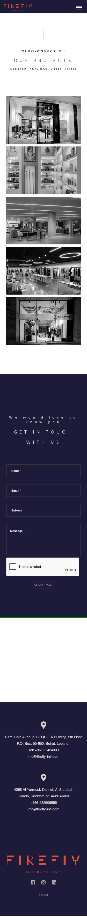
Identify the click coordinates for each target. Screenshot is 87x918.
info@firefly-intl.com (43, 756)
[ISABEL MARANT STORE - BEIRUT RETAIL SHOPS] (43, 321)
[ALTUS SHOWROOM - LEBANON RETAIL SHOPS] (43, 220)
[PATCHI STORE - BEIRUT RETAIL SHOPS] (43, 120)
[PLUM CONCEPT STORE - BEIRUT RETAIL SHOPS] (43, 271)
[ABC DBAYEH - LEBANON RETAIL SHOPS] (43, 170)
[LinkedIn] (54, 883)
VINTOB (43, 894)
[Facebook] (32, 883)
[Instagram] (43, 883)
